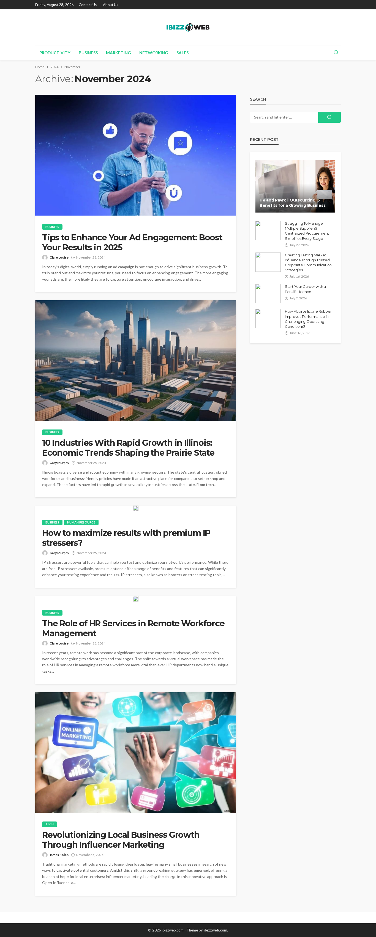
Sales (182, 52)
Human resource (81, 522)
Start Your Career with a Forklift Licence (305, 289)
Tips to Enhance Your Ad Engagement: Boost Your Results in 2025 (132, 243)
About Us (110, 4)
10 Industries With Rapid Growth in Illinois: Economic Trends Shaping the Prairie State (128, 448)
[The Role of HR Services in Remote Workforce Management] (135, 599)
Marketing (118, 52)
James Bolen (59, 855)
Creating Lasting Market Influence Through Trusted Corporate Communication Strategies (308, 262)
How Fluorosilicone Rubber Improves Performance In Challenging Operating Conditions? (308, 319)
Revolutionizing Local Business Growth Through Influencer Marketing (121, 840)
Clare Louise (59, 257)
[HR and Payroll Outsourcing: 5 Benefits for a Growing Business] (295, 186)
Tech (49, 824)
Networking (153, 52)
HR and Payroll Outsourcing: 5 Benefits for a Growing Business (292, 203)
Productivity (54, 52)
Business (88, 52)
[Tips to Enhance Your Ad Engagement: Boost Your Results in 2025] (135, 155)
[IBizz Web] (188, 27)
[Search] (336, 52)
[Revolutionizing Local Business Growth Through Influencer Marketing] (135, 752)
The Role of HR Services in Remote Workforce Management (133, 628)
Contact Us (88, 4)
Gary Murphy (59, 463)
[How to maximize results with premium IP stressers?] (135, 508)
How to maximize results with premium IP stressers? (126, 538)
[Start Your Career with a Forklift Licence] (268, 293)
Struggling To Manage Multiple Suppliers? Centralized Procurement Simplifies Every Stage (307, 231)
